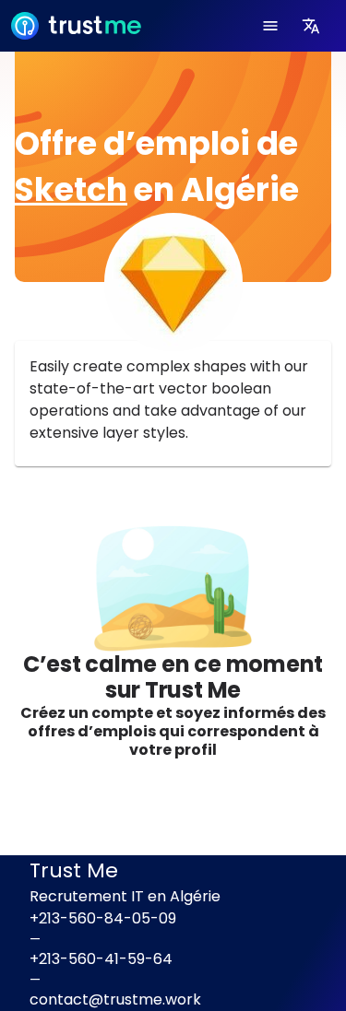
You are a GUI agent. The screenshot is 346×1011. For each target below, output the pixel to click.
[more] (311, 26)
